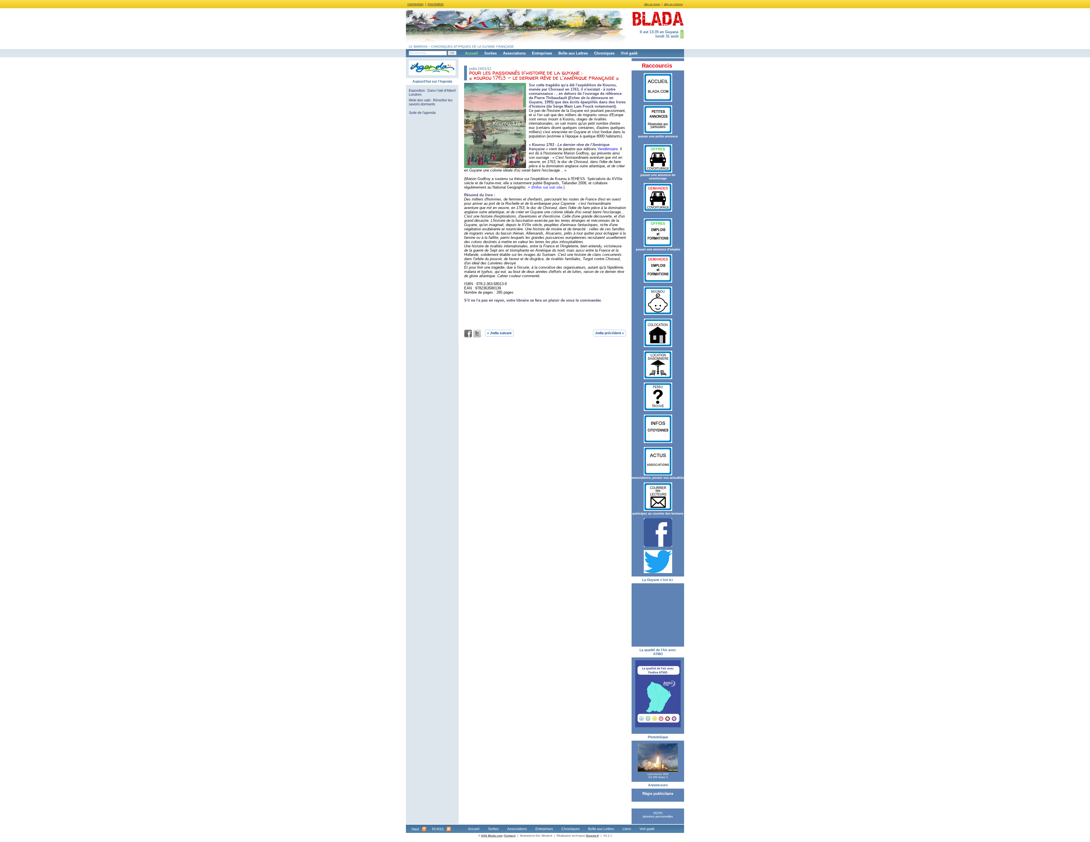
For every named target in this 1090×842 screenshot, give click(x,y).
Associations (514, 53)
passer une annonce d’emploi (658, 249)
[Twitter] (477, 334)
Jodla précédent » (609, 333)
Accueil (471, 53)
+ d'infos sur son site (545, 187)
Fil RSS (438, 829)
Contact (509, 835)
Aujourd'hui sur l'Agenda (432, 81)
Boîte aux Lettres (573, 53)
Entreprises (542, 53)
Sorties (490, 53)
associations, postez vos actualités (658, 477)
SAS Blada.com (492, 835)
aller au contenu (673, 4)
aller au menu (652, 4)
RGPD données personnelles (658, 814)
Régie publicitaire (657, 793)
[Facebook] (468, 334)
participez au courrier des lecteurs (657, 513)
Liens (626, 829)
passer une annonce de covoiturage (657, 176)
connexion (415, 4)
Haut (415, 829)
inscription (436, 4)
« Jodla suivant (499, 333)
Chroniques (604, 53)
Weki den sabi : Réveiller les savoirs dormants (430, 102)
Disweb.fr (592, 835)
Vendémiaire (608, 149)
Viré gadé (629, 53)
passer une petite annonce (658, 136)
